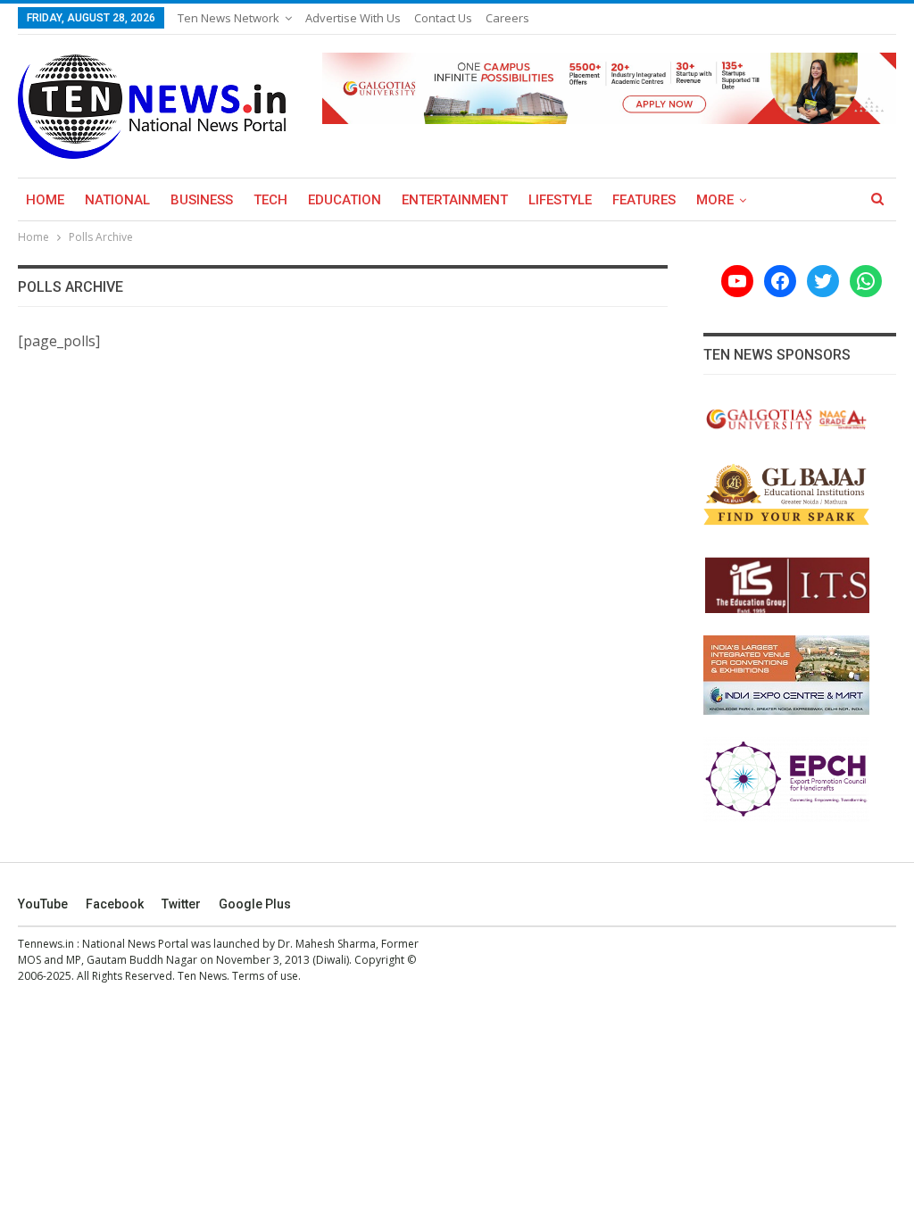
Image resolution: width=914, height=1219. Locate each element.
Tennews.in (46, 943)
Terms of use (265, 975)
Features (644, 200)
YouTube (43, 904)
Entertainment (455, 200)
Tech (270, 200)
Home (45, 200)
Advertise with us (353, 18)
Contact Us (443, 18)
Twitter (181, 904)
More (715, 200)
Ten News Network (228, 18)
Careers (507, 18)
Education (344, 200)
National (117, 200)
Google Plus (255, 904)
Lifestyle (560, 200)
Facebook (115, 904)
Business (201, 200)
